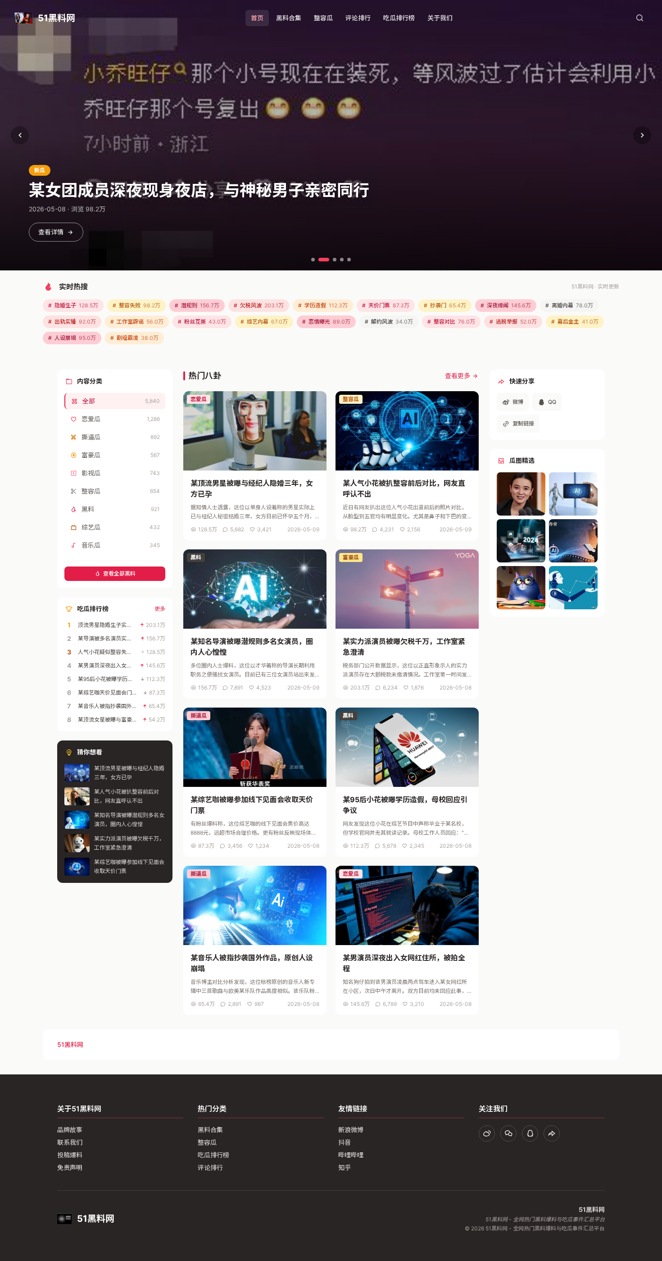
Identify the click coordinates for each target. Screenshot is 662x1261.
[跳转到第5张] (349, 259)
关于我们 (440, 18)
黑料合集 (288, 18)
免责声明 (69, 1167)
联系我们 (69, 1142)
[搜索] (639, 18)
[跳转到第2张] (323, 259)
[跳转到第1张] (313, 259)
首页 (257, 18)
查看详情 (50, 232)
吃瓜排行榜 (399, 18)
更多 (159, 608)
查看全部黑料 (119, 573)
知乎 (344, 1167)
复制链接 (523, 423)
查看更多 (457, 375)
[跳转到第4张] (342, 259)
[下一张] (642, 135)
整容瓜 (323, 18)
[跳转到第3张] (334, 259)
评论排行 (358, 18)
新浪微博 (350, 1129)
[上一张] (20, 135)
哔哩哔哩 (350, 1155)
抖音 (344, 1142)
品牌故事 (69, 1129)
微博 (517, 401)
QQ (552, 401)
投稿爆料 (69, 1155)
